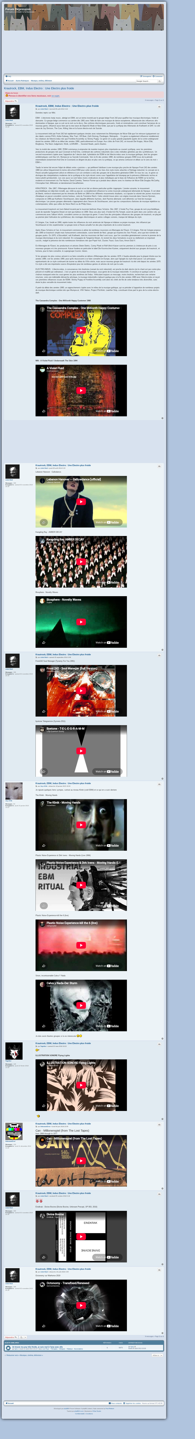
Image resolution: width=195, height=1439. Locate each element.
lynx (16, 1349)
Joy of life (8, 801)
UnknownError (10, 1141)
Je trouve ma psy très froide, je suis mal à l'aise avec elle (37, 1347)
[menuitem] (8, 76)
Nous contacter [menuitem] (116, 1403)
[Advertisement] (84, 52)
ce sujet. (56, 96)
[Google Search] (159, 81)
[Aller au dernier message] (135, 1347)
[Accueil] (84, 17)
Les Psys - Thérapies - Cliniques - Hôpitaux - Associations (63, 1349)
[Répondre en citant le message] (159, 106)
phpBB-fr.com (78, 1411)
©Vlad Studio (96, 1411)
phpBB (66, 1408)
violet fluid (9, 120)
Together (8, 1061)
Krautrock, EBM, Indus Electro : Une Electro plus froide (39, 88)
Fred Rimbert (110, 1408)
